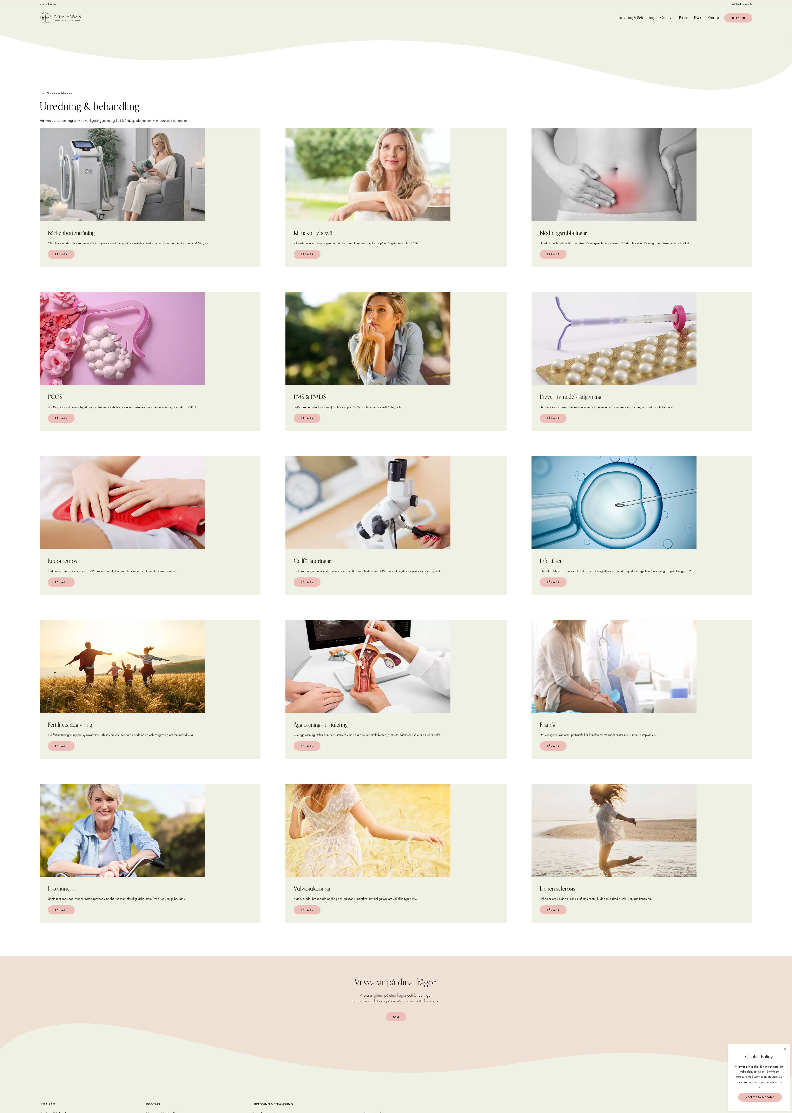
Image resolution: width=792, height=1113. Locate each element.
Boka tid (738, 18)
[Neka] (785, 1049)
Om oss (666, 18)
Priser (683, 18)
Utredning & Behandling (636, 18)
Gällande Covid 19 (742, 4)
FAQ (697, 18)
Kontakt (713, 18)
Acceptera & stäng (760, 1097)
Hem (42, 93)
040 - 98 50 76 (48, 4)
